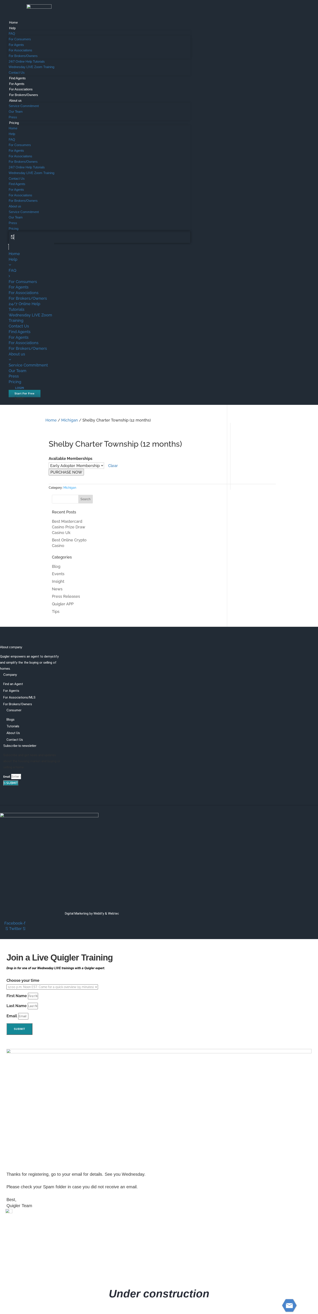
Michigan (69, 420)
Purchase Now (66, 472)
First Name (16, 995)
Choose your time (22, 980)
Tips (55, 611)
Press (13, 117)
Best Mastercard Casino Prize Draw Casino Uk (68, 527)
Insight (58, 581)
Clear (112, 465)
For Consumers (20, 39)
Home (13, 22)
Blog (56, 566)
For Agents (16, 45)
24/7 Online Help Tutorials (27, 61)
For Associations (20, 50)
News (57, 589)
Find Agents (17, 78)
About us (15, 100)
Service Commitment (24, 106)
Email (6, 776)
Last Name (16, 1005)
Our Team (16, 111)
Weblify (98, 913)
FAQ (12, 33)
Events (58, 574)
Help (12, 28)
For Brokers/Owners (23, 56)
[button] (99, 237)
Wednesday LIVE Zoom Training (31, 67)
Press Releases (66, 596)
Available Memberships (70, 458)
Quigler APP (63, 604)
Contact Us (17, 72)
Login (19, 398)
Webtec (113, 913)
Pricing (14, 123)
